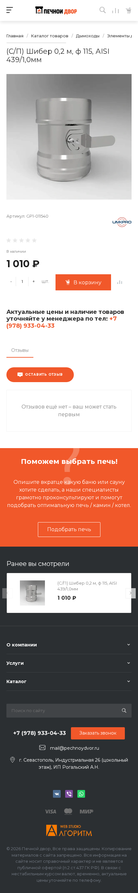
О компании (21, 645)
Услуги (15, 663)
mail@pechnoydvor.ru (74, 748)
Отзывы (20, 350)
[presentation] (7, 593)
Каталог (16, 681)
